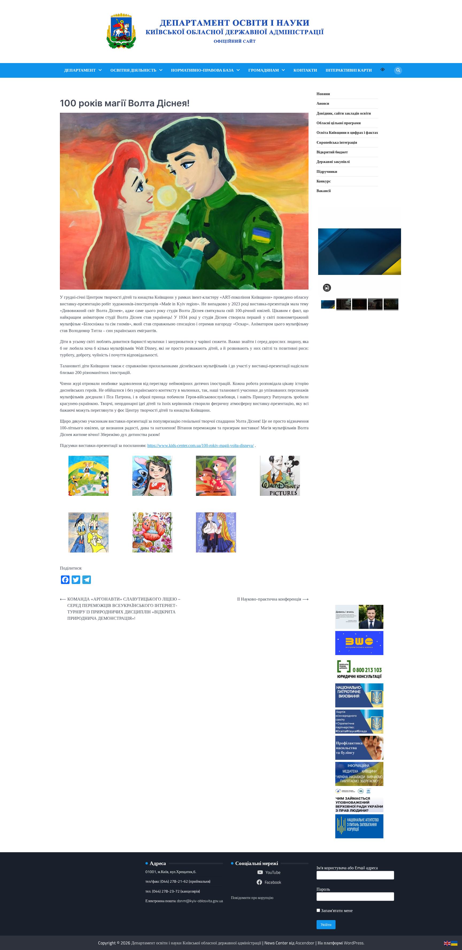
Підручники (327, 171)
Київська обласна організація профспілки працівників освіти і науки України (359, 572)
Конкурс (324, 181)
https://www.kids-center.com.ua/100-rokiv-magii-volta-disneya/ (200, 445)
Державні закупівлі (333, 162)
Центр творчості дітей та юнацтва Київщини (359, 487)
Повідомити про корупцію (252, 898)
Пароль (323, 889)
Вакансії (324, 191)
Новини (323, 94)
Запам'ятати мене (336, 910)
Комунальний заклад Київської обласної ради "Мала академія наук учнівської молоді (359, 393)
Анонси (323, 103)
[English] (447, 943)
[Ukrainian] (454, 943)
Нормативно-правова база (202, 70)
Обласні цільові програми (339, 123)
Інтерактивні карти (349, 70)
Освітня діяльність (133, 70)
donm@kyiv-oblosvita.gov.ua (200, 901)
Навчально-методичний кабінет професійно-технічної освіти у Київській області (359, 444)
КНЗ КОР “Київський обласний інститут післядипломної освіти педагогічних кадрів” (359, 343)
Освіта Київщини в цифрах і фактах (347, 132)
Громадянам (263, 70)
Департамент (80, 70)
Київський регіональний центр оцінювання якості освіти (359, 525)
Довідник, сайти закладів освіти (344, 113)
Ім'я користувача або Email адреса (347, 868)
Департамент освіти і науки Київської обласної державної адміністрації (196, 943)
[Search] (398, 71)
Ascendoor (304, 943)
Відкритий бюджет (332, 152)
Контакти (305, 70)
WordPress (353, 943)
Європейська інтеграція (337, 142)
